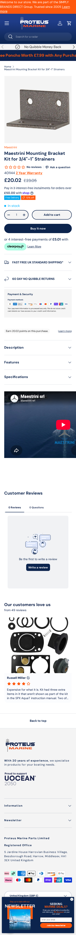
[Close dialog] (71, 899)
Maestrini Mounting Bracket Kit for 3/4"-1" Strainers (34, 69)
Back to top (38, 721)
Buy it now (38, 228)
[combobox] (38, 37)
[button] (69, 23)
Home (7, 66)
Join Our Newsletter (56, 925)
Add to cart (52, 215)
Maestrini (10, 147)
